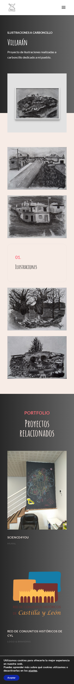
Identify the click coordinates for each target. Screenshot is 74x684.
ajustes (32, 670)
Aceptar (11, 677)
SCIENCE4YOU (18, 537)
